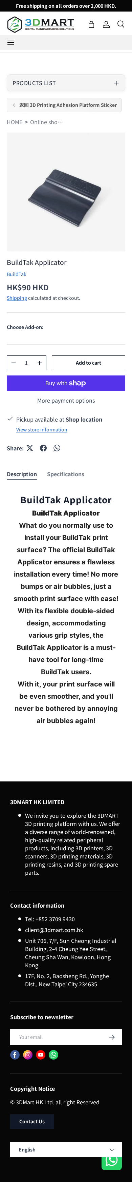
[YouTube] (40, 1055)
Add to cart (88, 362)
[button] (91, 24)
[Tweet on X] (30, 448)
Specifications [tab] (65, 474)
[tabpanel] (66, 615)
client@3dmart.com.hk (54, 930)
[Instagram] (27, 1055)
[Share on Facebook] (43, 448)
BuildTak (16, 274)
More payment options (66, 400)
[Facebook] (15, 1055)
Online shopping (47, 122)
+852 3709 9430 (55, 919)
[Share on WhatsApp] (57, 448)
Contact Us (32, 1121)
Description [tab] (22, 474)
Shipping (17, 297)
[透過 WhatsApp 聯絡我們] (112, 1161)
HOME (14, 122)
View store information (41, 429)
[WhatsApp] (53, 1055)
